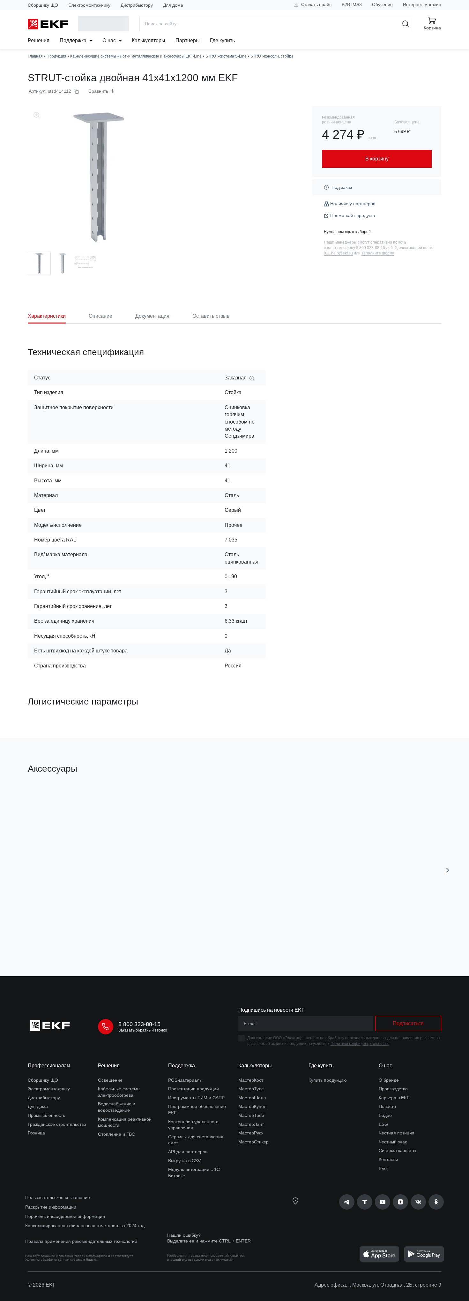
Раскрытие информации (50, 1207)
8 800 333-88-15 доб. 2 (376, 247)
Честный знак (393, 1141)
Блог (383, 1168)
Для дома (173, 5)
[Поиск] (405, 23)
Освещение (110, 1080)
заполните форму (377, 253)
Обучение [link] (382, 4)
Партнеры (187, 40)
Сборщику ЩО (43, 5)
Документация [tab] (152, 316)
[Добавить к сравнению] (121, 935)
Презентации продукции (193, 1088)
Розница (36, 1132)
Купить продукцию (328, 1080)
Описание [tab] (100, 316)
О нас (109, 40)
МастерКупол (252, 1106)
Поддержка (74, 40)
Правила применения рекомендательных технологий (81, 1241)
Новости (387, 1106)
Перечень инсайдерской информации (65, 1216)
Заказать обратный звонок (142, 1030)
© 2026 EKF (42, 1285)
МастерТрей (251, 1115)
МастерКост (250, 1080)
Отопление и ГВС (116, 1134)
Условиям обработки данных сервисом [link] (55, 1259)
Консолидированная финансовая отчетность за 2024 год (85, 1225)
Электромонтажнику (89, 5)
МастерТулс (251, 1088)
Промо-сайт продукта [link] (352, 215)
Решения (38, 40)
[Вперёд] (447, 870)
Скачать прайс (315, 4)
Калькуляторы (148, 40)
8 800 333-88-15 (139, 1024)
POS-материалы (185, 1080)
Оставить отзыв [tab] (211, 316)
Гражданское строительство (57, 1124)
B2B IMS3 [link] (352, 4)
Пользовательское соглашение (57, 1197)
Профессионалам (49, 1065)
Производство (393, 1088)
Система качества (397, 1150)
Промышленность (46, 1115)
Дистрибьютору (137, 5)
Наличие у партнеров (352, 203)
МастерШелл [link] (252, 1097)
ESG (383, 1124)
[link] (346, 1202)
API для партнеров (187, 1151)
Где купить (222, 40)
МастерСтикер (253, 1141)
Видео (385, 1115)
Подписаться (408, 1023)
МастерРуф (250, 1132)
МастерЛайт (251, 1124)
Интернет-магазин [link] (422, 4)
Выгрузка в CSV (184, 1160)
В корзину (64, 935)
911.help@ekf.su (338, 253)
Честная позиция (396, 1132)
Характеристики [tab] (47, 316)
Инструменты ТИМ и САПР (196, 1097)
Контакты (388, 1159)
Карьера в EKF (394, 1097)
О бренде (389, 1080)
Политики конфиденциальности (360, 1043)
